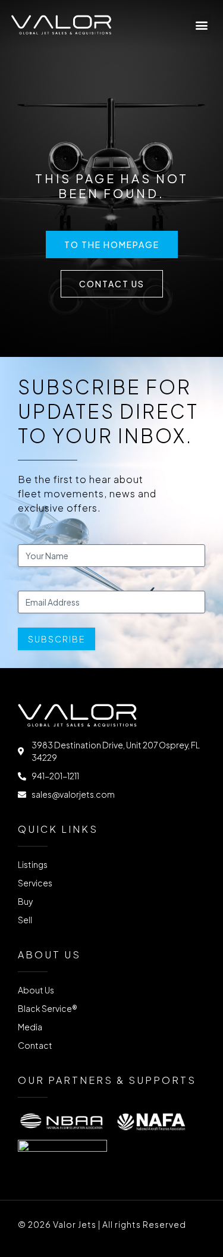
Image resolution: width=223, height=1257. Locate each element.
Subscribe (56, 639)
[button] (201, 25)
